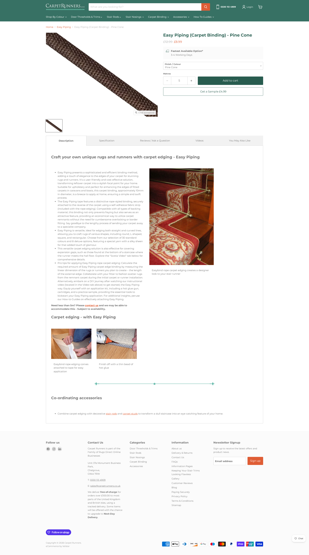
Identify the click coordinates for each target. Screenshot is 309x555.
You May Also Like (239, 140)
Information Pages (182, 466)
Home (49, 27)
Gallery (175, 478)
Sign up (255, 460)
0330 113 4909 (98, 479)
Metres (167, 73)
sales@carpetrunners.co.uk (105, 485)
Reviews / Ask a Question (155, 140)
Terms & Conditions (182, 500)
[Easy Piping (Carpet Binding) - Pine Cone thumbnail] (54, 125)
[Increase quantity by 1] (192, 81)
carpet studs (130, 413)
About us (177, 448)
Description (66, 140)
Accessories (180, 16)
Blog (174, 487)
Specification (106, 140)
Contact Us (178, 457)
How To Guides (203, 16)
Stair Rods (113, 16)
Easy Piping (64, 27)
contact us (91, 305)
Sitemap (176, 505)
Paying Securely (181, 492)
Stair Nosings (134, 16)
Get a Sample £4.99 (213, 91)
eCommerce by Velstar (58, 546)
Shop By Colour (55, 16)
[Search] (205, 7)
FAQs (175, 461)
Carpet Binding (157, 16)
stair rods (111, 413)
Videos (199, 140)
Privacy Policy (179, 496)
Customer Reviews (182, 483)
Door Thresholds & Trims (86, 16)
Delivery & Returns (182, 452)
